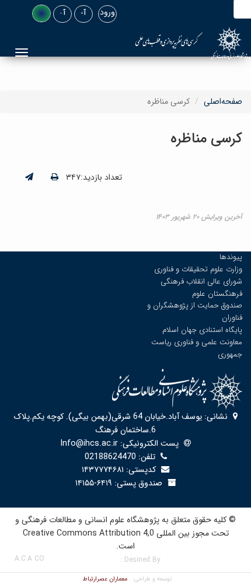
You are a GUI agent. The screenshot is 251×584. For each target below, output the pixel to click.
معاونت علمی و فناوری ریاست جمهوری (196, 348)
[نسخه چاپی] (54, 177)
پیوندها (230, 257)
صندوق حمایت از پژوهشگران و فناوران (194, 311)
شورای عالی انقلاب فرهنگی (201, 281)
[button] (41, 13)
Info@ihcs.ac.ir (89, 443)
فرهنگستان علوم (217, 294)
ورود (107, 12)
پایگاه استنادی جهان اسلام (202, 330)
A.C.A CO (29, 558)
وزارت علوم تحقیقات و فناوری (198, 269)
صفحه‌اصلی (223, 101)
